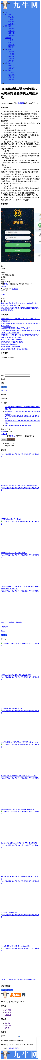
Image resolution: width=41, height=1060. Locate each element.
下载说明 (8, 1015)
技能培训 (11, 42)
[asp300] (4, 390)
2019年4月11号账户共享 (9, 912)
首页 (6, 12)
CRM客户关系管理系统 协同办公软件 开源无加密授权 (19, 979)
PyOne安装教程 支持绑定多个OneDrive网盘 (15, 946)
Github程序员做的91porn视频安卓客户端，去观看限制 (19, 843)
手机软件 (11, 31)
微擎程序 (11, 65)
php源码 (3, 286)
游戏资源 (8, 49)
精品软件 (11, 28)
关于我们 (8, 1010)
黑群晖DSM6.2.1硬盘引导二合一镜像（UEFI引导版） (19, 776)
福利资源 (11, 75)
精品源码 (11, 17)
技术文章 (11, 79)
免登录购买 (11, 439)
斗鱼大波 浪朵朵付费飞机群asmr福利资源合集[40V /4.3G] (20, 742)
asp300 (3, 294)
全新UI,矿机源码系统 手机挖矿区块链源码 (15, 349)
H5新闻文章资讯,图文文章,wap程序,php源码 (15, 328)
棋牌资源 (11, 52)
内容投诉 (15, 289)
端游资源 (11, 56)
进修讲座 (11, 45)
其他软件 (11, 35)
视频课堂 (8, 38)
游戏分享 (11, 61)
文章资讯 (8, 70)
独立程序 (11, 68)
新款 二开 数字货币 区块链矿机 (11, 340)
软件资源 (8, 26)
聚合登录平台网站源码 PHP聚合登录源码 (18, 425)
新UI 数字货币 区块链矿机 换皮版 (12, 342)
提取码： (4, 272)
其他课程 (11, 47)
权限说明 (8, 1025)
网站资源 (8, 14)
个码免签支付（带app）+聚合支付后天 (14, 553)
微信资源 (8, 63)
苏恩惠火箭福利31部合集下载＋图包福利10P (16, 675)
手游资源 (11, 54)
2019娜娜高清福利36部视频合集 (11, 708)
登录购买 (4, 439)
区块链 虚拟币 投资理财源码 (10, 346)
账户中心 (8, 1028)
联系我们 (10, 990)
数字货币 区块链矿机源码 (9, 344)
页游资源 (11, 59)
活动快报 (11, 72)
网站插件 (11, 21)
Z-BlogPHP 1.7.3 (14, 1048)
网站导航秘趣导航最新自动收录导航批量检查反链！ (18, 809)
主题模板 (11, 19)
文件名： (4, 268)
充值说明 (8, 1012)
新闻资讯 (11, 77)
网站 (2, 383)
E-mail (3, 379)
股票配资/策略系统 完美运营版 (11, 519)
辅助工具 (11, 33)
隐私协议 (8, 1023)
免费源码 (11, 24)
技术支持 (4, 990)
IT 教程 (10, 40)
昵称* (3, 375)
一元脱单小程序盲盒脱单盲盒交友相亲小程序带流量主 (19, 485)
